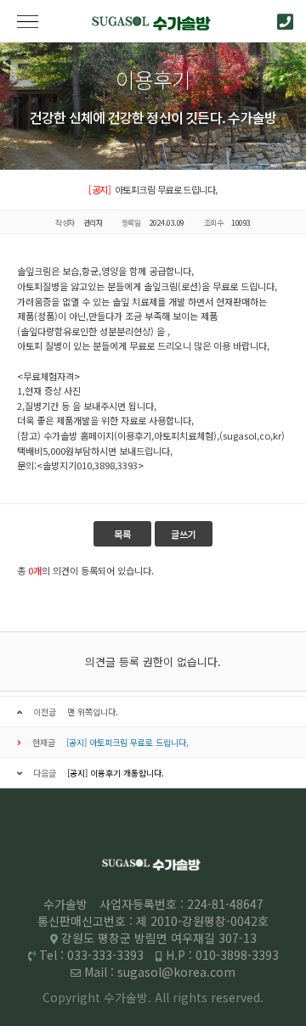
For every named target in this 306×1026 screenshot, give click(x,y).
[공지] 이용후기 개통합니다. (115, 772)
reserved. (237, 997)
